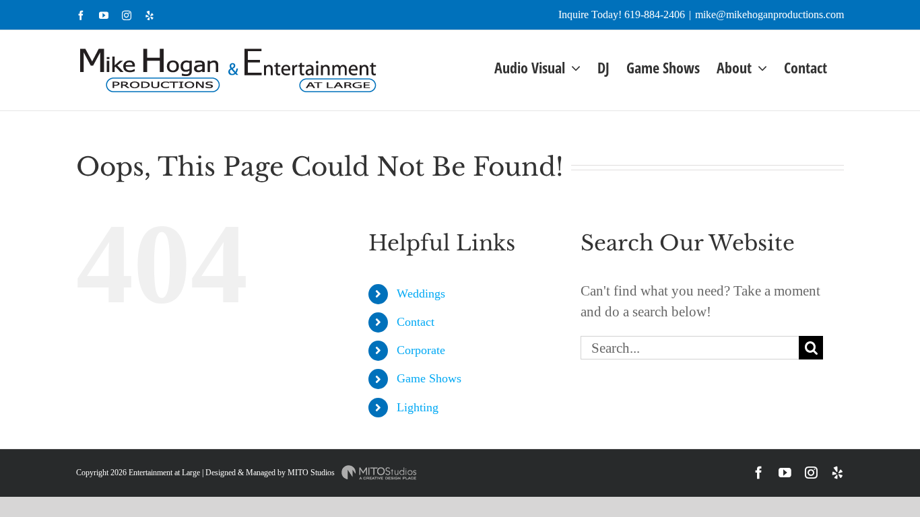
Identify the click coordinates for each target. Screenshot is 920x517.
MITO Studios (312, 472)
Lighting (417, 407)
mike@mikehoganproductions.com (769, 14)
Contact (415, 322)
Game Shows (429, 378)
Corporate (421, 350)
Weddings (421, 293)
